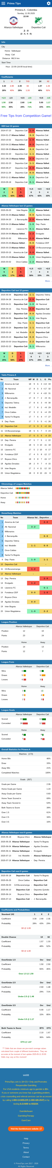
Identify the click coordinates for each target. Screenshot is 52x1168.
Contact (26, 1157)
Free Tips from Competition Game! (26, 116)
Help (26, 1138)
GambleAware (26, 1111)
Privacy (26, 1143)
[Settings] (48, 3)
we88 (26, 1075)
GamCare (26, 1120)
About (26, 1152)
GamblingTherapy (26, 1116)
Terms (26, 1148)
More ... (48, 281)
